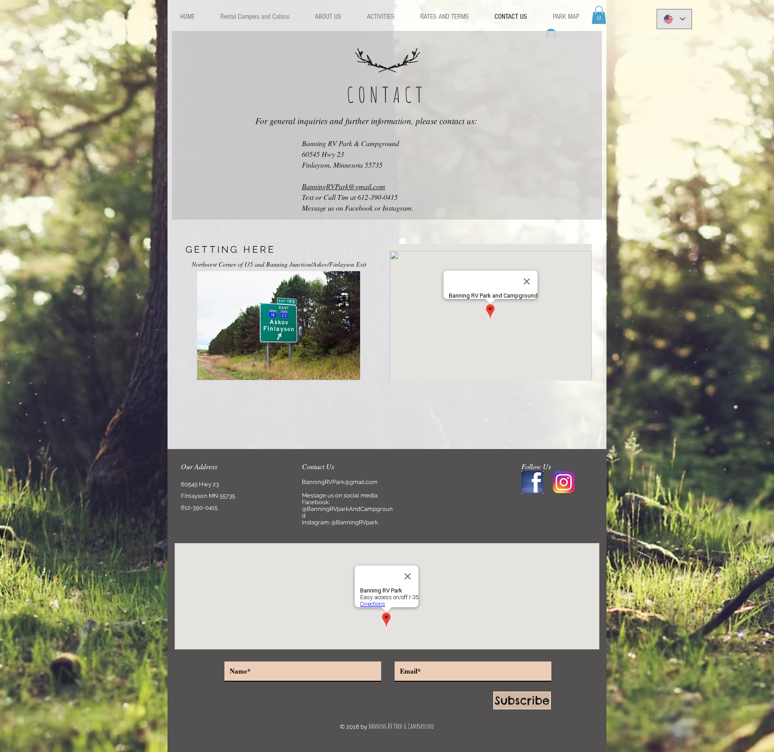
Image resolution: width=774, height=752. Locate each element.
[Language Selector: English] (674, 19)
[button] (598, 15)
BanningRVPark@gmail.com (343, 186)
